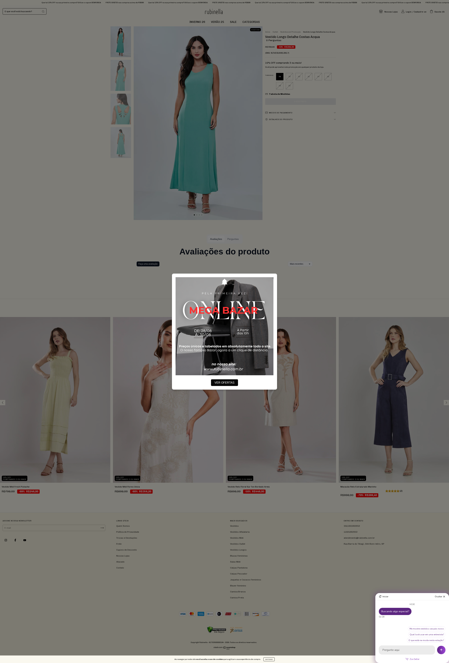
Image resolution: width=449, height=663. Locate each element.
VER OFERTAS (224, 382)
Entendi (269, 659)
